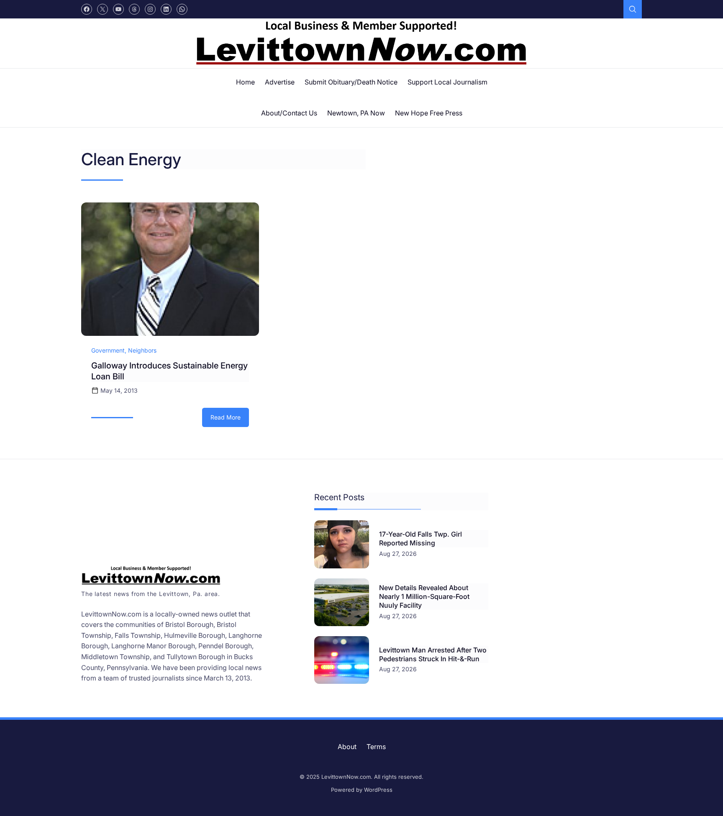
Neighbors (142, 350)
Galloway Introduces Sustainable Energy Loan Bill (169, 371)
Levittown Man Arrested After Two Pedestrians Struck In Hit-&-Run (433, 654)
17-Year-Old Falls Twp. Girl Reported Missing (420, 538)
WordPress (378, 789)
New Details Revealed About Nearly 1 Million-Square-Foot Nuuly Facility (424, 596)
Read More (229, 420)
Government (108, 350)
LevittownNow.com (346, 776)
